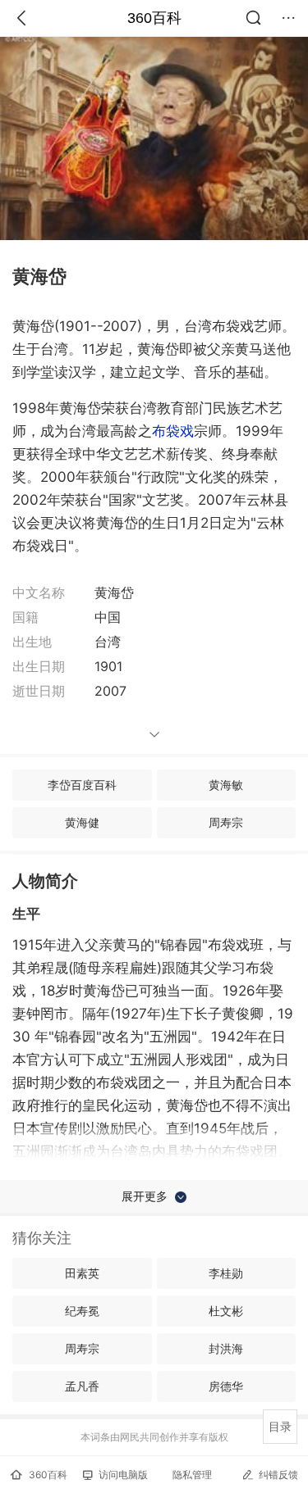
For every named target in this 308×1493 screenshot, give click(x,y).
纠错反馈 (278, 1474)
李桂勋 (226, 1273)
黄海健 (82, 822)
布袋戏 (173, 431)
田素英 (82, 1273)
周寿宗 (226, 822)
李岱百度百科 (82, 785)
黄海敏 (226, 785)
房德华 (226, 1386)
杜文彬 (226, 1311)
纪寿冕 (82, 1311)
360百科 (154, 18)
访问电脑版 (123, 1474)
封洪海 (226, 1348)
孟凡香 (82, 1386)
